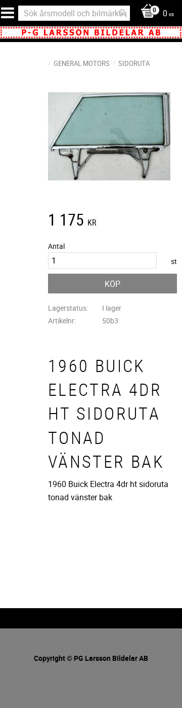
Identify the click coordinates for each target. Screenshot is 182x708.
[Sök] (122, 13)
